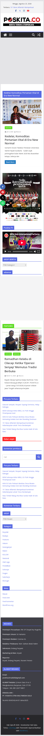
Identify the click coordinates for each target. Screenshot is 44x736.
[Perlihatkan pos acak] (39, 35)
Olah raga (6, 562)
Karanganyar (7, 547)
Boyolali (5, 532)
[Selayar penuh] (38, 251)
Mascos (18, 132)
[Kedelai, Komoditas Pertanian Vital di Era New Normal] (22, 112)
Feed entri (6, 598)
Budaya (5, 536)
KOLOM (5, 554)
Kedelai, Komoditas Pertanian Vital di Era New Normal (21, 139)
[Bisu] (35, 251)
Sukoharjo (6, 577)
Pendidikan (6, 566)
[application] (22, 243)
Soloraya (5, 569)
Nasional (8, 128)
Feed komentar (8, 601)
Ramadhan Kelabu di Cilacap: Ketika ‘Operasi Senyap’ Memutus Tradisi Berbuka (21, 365)
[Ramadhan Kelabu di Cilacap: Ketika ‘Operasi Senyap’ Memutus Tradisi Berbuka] (22, 340)
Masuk (4, 594)
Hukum (5, 543)
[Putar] (5, 251)
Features (8, 354)
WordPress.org (7, 605)
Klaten (4, 551)
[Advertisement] (22, 61)
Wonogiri (5, 581)
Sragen (5, 573)
